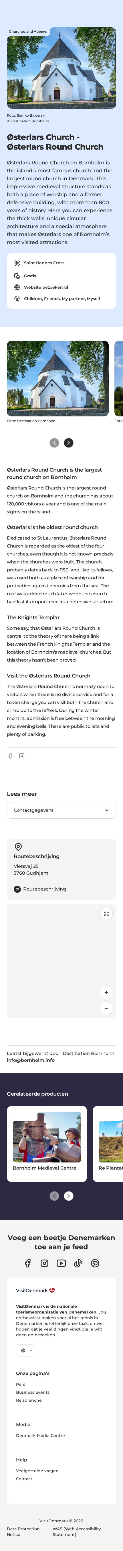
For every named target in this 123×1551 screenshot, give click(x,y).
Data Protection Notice (23, 1531)
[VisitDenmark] (35, 1290)
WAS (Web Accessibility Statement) (77, 1531)
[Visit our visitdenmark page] (61, 1263)
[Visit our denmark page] (28, 1263)
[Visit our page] (44, 1263)
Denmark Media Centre (40, 1435)
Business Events (32, 1392)
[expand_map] (106, 914)
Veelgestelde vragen (37, 1470)
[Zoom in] (106, 992)
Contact (24, 1478)
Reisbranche (29, 1400)
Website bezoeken (43, 287)
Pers (20, 1384)
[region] (61, 961)
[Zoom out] (106, 1008)
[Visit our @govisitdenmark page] (78, 1263)
